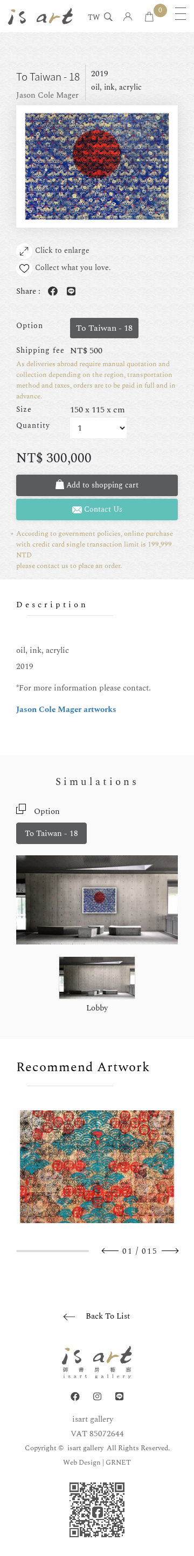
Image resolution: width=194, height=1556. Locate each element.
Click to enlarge (62, 250)
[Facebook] (75, 1397)
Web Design (82, 1462)
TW (94, 18)
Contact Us (102, 509)
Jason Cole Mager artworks (66, 709)
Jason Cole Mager (47, 95)
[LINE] (119, 1397)
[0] (149, 17)
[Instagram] (97, 1397)
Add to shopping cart (101, 485)
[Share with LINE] (69, 292)
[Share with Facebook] (51, 292)
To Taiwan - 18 (51, 833)
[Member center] (128, 17)
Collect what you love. (73, 267)
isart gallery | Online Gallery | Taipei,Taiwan (40, 16)
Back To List (108, 1316)
